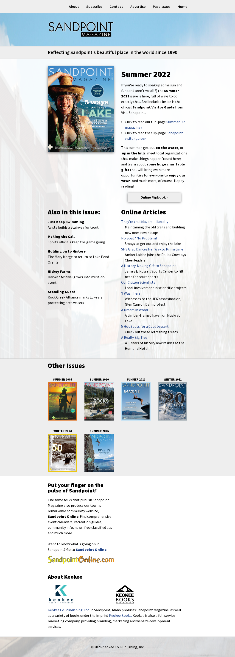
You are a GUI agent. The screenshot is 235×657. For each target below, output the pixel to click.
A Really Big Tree (134, 337)
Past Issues (161, 6)
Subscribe (94, 6)
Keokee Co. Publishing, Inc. (69, 610)
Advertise (137, 6)
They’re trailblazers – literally (144, 221)
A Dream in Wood (134, 309)
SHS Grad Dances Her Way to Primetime (152, 249)
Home (182, 6)
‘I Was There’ (131, 293)
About (74, 6)
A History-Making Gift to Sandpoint (148, 265)
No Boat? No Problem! (139, 238)
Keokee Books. (120, 615)
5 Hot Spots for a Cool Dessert (145, 326)
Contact (116, 6)
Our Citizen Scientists (138, 282)
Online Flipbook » (154, 197)
